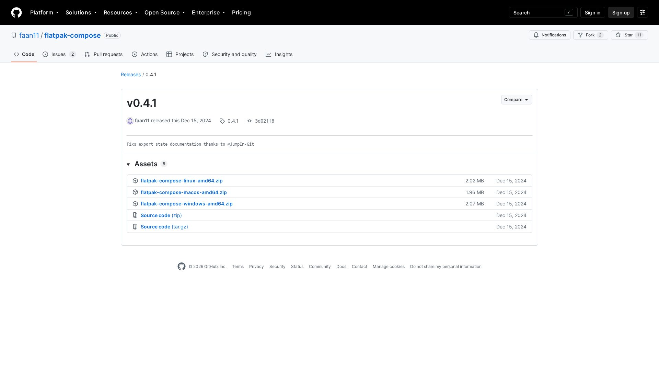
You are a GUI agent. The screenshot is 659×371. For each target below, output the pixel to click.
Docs (341, 266)
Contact (359, 266)
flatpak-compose (72, 35)
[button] (329, 164)
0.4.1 (151, 74)
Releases (131, 74)
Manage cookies (389, 266)
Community (320, 266)
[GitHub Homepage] (181, 266)
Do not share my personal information (446, 266)
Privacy (256, 266)
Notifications (554, 34)
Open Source (162, 12)
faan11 (29, 35)
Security (277, 266)
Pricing (241, 12)
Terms (238, 266)
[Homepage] (16, 12)
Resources (118, 12)
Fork (593, 34)
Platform (41, 12)
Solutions (78, 12)
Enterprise (206, 12)
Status (297, 266)
